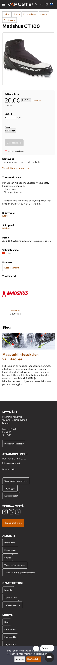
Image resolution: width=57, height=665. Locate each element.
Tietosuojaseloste (12, 604)
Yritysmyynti (9, 488)
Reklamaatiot (10, 550)
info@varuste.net (11, 463)
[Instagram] (11, 512)
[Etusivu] (21, 4)
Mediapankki (10, 636)
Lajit (6, 14)
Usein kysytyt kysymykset (15, 480)
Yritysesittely (10, 644)
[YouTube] (17, 512)
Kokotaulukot (10, 629)
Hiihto (16, 14)
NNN (5, 216)
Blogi (6, 622)
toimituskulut (36, 100)
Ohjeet (7, 557)
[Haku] (36, 4)
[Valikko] (3, 4)
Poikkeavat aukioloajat (14, 443)
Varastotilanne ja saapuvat (16, 168)
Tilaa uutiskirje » (13, 522)
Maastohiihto (29, 14)
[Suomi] (52, 4)
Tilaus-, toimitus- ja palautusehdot (19, 572)
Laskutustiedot (11, 495)
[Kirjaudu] (41, 4)
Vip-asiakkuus (10, 597)
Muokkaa (20, 659)
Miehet (6, 228)
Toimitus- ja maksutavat (15, 565)
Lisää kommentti (11, 267)
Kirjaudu (8, 589)
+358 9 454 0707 (17, 458)
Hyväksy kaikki (33, 659)
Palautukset (9, 542)
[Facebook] (5, 512)
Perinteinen (9, 20)
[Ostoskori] (46, 4)
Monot (43, 14)
